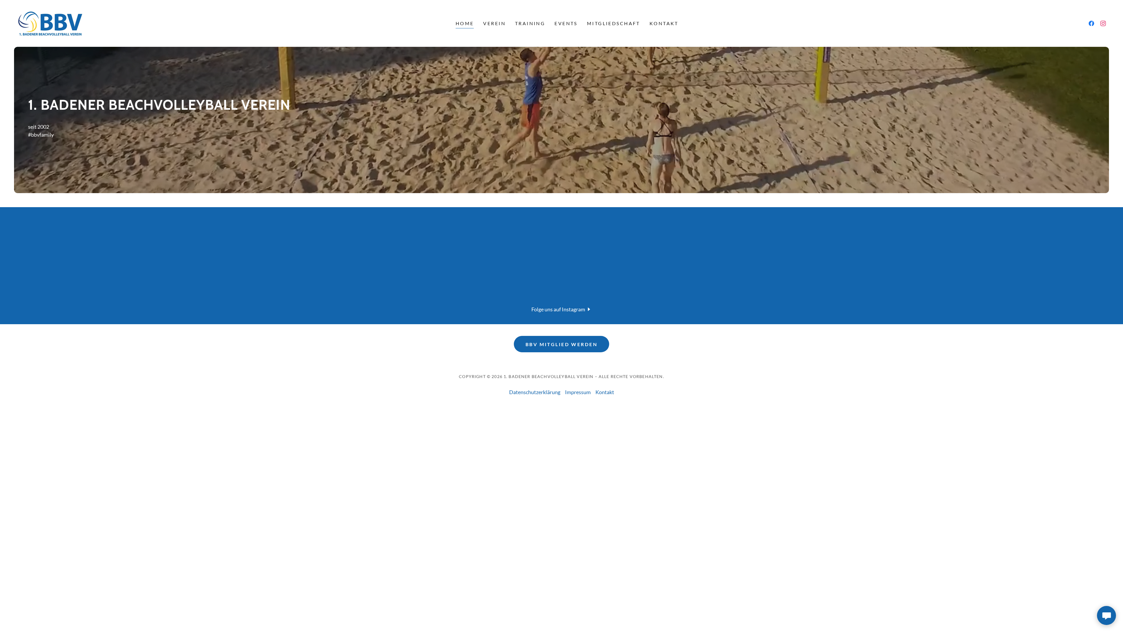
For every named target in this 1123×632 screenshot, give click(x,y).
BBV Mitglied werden (561, 344)
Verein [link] (494, 23)
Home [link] (465, 23)
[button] (561, 308)
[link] (50, 23)
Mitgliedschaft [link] (613, 23)
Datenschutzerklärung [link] (534, 392)
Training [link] (530, 23)
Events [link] (566, 23)
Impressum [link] (578, 392)
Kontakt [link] (664, 23)
